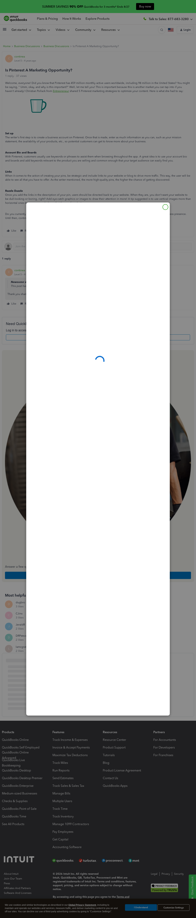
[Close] (165, 207)
